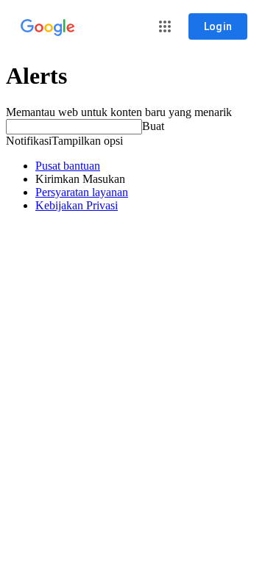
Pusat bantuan (67, 165)
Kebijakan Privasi (76, 205)
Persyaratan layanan (81, 192)
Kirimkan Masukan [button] (80, 179)
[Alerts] (48, 28)
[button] (165, 26)
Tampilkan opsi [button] (87, 140)
